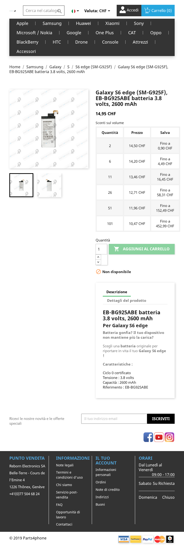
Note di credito (108, 489)
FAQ (59, 504)
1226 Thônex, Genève (27, 486)
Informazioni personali (106, 472)
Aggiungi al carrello (142, 249)
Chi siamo (64, 484)
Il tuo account (106, 460)
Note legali (65, 465)
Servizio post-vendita (67, 494)
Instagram (169, 437)
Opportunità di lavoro (68, 514)
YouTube (159, 437)
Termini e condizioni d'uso (69, 475)
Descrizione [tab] (116, 291)
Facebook (148, 437)
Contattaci (64, 524)
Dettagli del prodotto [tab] (126, 300)
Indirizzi (102, 497)
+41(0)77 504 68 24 (24, 493)
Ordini (101, 482)
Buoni (100, 504)
